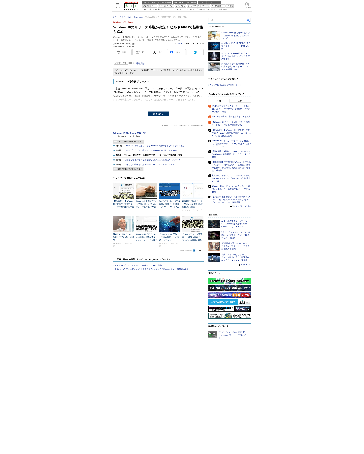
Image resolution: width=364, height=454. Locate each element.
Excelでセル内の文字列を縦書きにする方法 (231, 116)
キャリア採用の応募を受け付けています (226, 85)
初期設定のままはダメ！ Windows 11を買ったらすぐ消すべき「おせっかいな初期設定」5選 (231, 178)
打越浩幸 (179, 43)
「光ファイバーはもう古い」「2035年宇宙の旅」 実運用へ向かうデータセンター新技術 (235, 257)
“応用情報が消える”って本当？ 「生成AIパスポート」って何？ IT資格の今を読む (236, 246)
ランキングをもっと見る (241, 206)
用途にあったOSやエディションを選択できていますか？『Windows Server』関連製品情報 (151, 269)
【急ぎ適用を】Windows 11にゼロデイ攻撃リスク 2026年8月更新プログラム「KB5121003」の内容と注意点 (123, 207)
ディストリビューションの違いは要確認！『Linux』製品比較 (140, 265)
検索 (248, 20)
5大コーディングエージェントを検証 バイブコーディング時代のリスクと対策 (235, 235)
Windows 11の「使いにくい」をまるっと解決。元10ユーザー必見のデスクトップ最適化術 (231, 189)
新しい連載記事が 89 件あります (130, 142)
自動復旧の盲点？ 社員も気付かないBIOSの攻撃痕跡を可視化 (192, 204)
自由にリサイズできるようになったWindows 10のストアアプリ (152, 160)
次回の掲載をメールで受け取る (128, 136)
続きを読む (158, 114)
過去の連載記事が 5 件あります (130, 169)
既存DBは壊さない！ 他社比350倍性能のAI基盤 (123, 237)
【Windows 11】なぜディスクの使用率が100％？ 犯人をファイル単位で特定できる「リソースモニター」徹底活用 (231, 200)
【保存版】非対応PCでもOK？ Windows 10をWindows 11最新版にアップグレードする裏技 (231, 154)
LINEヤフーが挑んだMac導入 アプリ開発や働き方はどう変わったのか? (235, 35)
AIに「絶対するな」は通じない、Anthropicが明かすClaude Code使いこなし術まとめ (234, 224)
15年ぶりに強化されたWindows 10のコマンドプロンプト (149, 164)
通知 (143, 52)
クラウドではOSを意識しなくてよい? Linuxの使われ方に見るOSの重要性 (235, 56)
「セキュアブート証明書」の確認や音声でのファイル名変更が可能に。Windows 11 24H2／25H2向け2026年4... (192, 240)
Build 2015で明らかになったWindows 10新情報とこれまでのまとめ (155, 146)
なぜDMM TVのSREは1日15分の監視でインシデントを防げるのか (235, 46)
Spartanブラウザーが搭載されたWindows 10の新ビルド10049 (150, 150)
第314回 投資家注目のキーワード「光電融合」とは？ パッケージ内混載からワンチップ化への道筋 (231, 109)
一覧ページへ (246, 265)
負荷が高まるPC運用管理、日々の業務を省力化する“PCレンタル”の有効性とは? (235, 66)
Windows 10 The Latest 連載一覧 (129, 133)
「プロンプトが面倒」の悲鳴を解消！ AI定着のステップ (169, 237)
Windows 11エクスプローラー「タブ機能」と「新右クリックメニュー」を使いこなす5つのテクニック (231, 143)
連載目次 (140, 63)
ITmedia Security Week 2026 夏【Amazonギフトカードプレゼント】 (233, 335)
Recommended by (186, 250)
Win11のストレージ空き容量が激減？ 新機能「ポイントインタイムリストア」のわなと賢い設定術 (169, 207)
